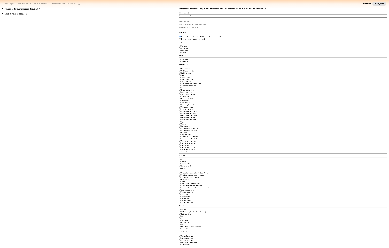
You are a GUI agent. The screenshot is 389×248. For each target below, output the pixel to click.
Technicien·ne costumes (189, 137)
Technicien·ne (185, 62)
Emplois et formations (40, 4)
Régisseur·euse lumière (189, 113)
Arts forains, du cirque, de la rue (192, 175)
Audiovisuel (185, 179)
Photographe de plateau (189, 105)
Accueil (5, 4)
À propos (13, 4)
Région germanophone (189, 242)
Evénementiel (185, 164)
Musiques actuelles (187, 190)
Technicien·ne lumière (188, 141)
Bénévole (184, 210)
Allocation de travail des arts (191, 227)
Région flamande (187, 236)
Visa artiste (185, 229)
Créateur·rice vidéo (187, 90)
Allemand (184, 50)
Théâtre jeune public (188, 203)
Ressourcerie (71, 4)
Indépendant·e (186, 222)
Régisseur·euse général (189, 111)
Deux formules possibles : (16, 14)
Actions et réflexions (57, 4)
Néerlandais (185, 48)
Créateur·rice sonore (188, 88)
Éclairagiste (185, 96)
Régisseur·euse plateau (189, 115)
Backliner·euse (186, 73)
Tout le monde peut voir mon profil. (193, 39)
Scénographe (185, 126)
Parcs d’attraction (187, 192)
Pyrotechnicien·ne (187, 109)
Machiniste (185, 101)
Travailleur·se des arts (188, 149)
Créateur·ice (185, 60)
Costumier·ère (186, 81)
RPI (182, 225)
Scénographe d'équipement (190, 128)
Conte (183, 181)
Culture (183, 162)
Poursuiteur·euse (187, 107)
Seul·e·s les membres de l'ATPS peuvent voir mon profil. (201, 37)
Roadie (183, 124)
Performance (185, 196)
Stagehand (184, 132)
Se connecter (366, 4)
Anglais (183, 52)
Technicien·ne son (187, 145)
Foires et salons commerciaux (191, 186)
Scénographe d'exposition (190, 130)
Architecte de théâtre (188, 71)
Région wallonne (187, 238)
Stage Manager (186, 135)
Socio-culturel (186, 166)
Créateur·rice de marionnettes (191, 84)
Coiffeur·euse (185, 77)
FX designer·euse (187, 98)
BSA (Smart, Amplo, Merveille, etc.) (193, 212)
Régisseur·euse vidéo (188, 120)
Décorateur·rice (186, 92)
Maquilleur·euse (186, 103)
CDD (182, 216)
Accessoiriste (185, 69)
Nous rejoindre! (379, 4)
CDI (182, 218)
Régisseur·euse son (188, 118)
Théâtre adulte (186, 201)
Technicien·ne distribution (190, 139)
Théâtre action (186, 198)
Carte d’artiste (186, 214)
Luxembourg (185, 244)
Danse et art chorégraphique (191, 184)
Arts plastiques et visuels (190, 177)
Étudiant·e (184, 220)
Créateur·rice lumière (188, 86)
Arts (182, 160)
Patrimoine (185, 194)
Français (184, 46)
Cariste (183, 75)
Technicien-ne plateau (188, 143)
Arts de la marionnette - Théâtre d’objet (194, 173)
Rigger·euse (185, 122)
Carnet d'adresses (24, 4)
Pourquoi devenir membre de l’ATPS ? (22, 9)
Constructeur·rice (187, 79)
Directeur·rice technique (189, 94)
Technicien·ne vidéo (188, 147)
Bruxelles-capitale (187, 240)
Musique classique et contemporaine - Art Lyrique (198, 188)
